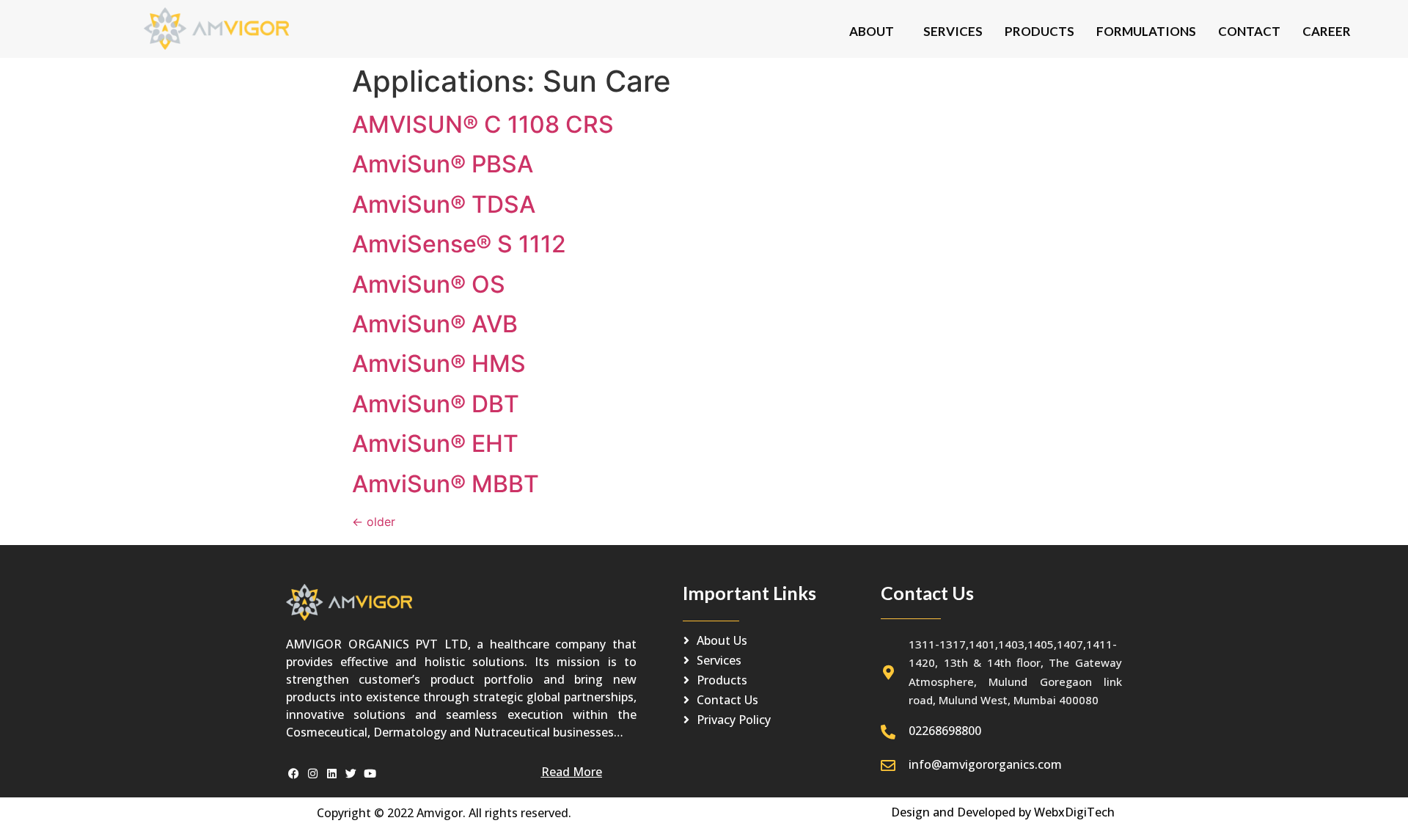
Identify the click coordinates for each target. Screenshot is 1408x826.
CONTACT (1249, 31)
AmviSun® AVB (435, 324)
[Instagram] (312, 773)
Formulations (1146, 31)
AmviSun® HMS (439, 363)
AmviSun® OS (428, 284)
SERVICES (953, 31)
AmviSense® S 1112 (459, 244)
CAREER (1326, 31)
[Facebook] (293, 773)
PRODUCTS (1039, 31)
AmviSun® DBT (435, 404)
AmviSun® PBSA (442, 164)
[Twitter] (351, 773)
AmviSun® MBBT (445, 483)
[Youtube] (370, 773)
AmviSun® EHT (435, 443)
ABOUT (871, 31)
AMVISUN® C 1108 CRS (483, 124)
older (373, 521)
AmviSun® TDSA (443, 204)
